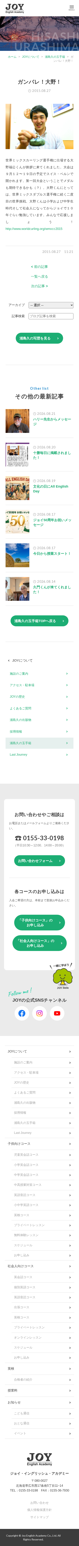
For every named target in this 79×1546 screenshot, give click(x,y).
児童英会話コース (26, 1154)
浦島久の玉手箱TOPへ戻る (35, 621)
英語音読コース (24, 1195)
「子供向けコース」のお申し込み (35, 922)
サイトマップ (39, 1517)
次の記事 (39, 286)
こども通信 (21, 1413)
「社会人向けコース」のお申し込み (35, 943)
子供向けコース (19, 1144)
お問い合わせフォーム (35, 861)
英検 (11, 1368)
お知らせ (14, 1402)
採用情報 (16, 731)
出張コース (21, 1307)
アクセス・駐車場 (22, 685)
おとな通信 (21, 1423)
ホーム (12, 56)
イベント (20, 1433)
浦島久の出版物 (20, 719)
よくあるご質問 (20, 708)
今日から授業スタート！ (52, 554)
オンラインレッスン (28, 1337)
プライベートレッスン (29, 1225)
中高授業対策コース (28, 1184)
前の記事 (39, 267)
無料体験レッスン (26, 1235)
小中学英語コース (26, 1205)
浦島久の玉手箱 (55, 56)
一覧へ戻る (39, 276)
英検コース (21, 1215)
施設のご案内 (19, 673)
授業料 (12, 1390)
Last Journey (18, 754)
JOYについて (30, 56)
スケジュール (23, 1245)
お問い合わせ (39, 1502)
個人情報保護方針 (39, 1509)
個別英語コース (24, 1287)
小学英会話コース (26, 1164)
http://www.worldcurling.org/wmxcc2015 (34, 229)
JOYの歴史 (17, 696)
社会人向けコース (21, 1266)
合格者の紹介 (23, 1379)
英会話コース (23, 1277)
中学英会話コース (26, 1174)
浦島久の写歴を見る (35, 338)
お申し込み (21, 1255)
